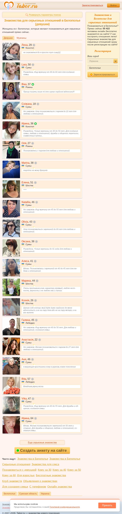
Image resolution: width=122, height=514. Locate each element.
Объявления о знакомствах (40, 481)
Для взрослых (26, 475)
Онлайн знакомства (59, 486)
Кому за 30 (44, 469)
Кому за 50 (74, 469)
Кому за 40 (59, 469)
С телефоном (37, 486)
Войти (113, 5)
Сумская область (28, 493)
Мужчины (21, 38)
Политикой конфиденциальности (65, 507)
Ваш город (93, 56)
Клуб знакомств (12, 481)
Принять (107, 505)
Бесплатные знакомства (51, 475)
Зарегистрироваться (92, 5)
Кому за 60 (9, 475)
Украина (45, 493)
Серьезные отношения (16, 464)
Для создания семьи (15, 486)
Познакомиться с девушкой (19, 469)
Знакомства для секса (45, 464)
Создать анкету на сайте (43, 450)
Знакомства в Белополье (32, 458)
